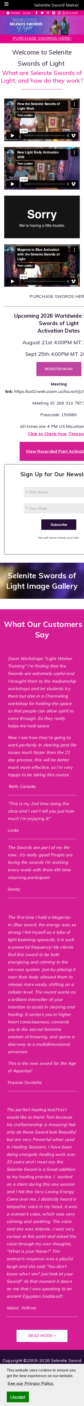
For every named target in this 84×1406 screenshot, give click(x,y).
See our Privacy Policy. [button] (30, 1383)
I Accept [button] (17, 1397)
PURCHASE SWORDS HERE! (42, 38)
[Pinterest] (53, 13)
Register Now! (59, 369)
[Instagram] (48, 13)
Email (27, 13)
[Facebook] (37, 13)
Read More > (42, 1336)
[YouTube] (59, 13)
